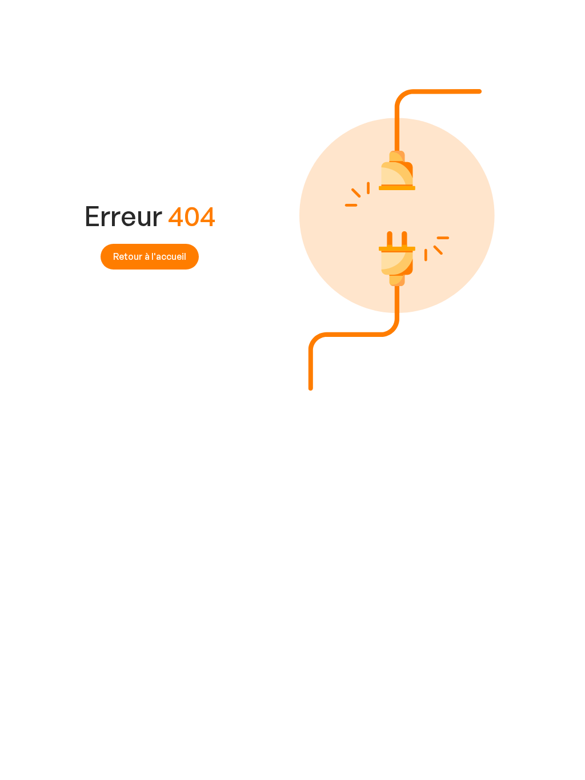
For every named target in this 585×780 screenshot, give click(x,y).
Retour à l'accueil (149, 256)
